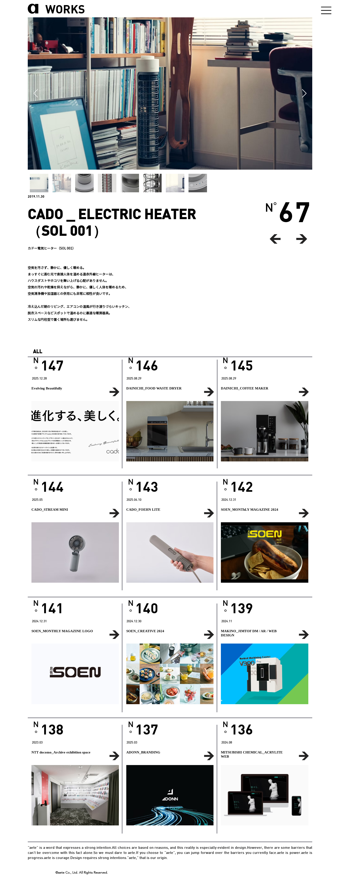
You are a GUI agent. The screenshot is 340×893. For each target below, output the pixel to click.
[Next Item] (304, 93)
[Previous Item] (35, 93)
